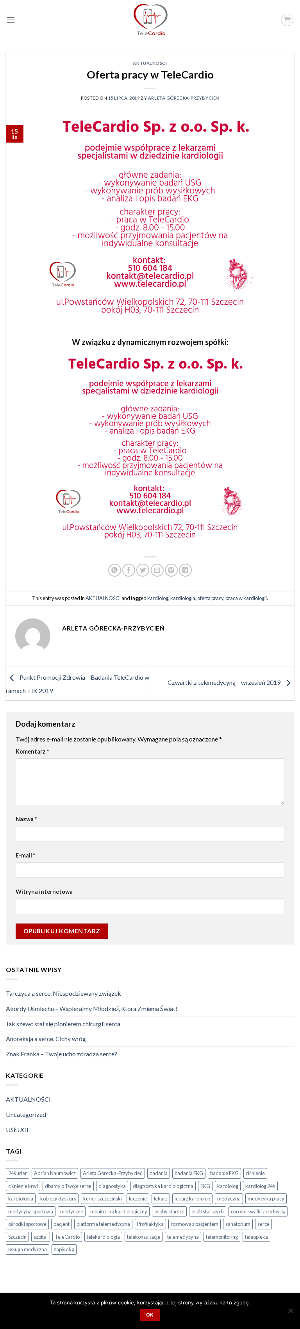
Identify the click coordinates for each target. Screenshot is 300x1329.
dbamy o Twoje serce (68, 1186)
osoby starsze (169, 1211)
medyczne (71, 1211)
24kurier (17, 1173)
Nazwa (26, 819)
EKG (205, 1186)
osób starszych (207, 1211)
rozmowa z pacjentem (194, 1224)
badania (159, 1173)
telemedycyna (183, 1237)
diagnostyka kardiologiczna (163, 1186)
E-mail (25, 855)
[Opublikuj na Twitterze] (142, 570)
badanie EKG (224, 1173)
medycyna (229, 1198)
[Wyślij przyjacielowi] (157, 570)
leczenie (138, 1198)
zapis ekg (64, 1249)
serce (263, 1224)
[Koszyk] (287, 20)
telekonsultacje (143, 1237)
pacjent (62, 1224)
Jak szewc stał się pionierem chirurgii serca (63, 1023)
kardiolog (157, 598)
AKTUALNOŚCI (150, 63)
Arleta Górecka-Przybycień (183, 97)
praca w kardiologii (246, 598)
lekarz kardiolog (192, 1198)
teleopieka (256, 1237)
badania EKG (189, 1173)
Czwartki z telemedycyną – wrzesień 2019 (225, 682)
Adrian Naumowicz (55, 1173)
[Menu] (10, 19)
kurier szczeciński (102, 1198)
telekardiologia (103, 1237)
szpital (41, 1237)
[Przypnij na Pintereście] (171, 570)
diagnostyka (112, 1186)
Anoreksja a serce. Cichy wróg (46, 1038)
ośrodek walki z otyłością (258, 1211)
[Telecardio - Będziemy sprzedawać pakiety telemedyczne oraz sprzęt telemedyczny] (150, 20)
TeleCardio (67, 1237)
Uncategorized (26, 1114)
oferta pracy (210, 598)
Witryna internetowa (44, 891)
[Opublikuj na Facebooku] (128, 570)
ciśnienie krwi (23, 1186)
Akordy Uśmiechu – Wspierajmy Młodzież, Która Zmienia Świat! (91, 1008)
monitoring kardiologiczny (118, 1211)
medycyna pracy (266, 1198)
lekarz (161, 1198)
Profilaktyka (150, 1224)
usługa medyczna (27, 1249)
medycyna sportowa (30, 1211)
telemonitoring (222, 1237)
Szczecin (17, 1237)
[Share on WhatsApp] (114, 570)
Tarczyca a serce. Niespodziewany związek (63, 993)
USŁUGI (17, 1129)
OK (150, 1315)
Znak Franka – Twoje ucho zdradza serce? (61, 1053)
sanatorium (237, 1224)
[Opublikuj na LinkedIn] (185, 570)
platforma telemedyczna (103, 1224)
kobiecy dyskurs (58, 1198)
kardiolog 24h (260, 1186)
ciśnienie (255, 1173)
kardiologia (182, 598)
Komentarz (32, 751)
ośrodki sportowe (27, 1224)
